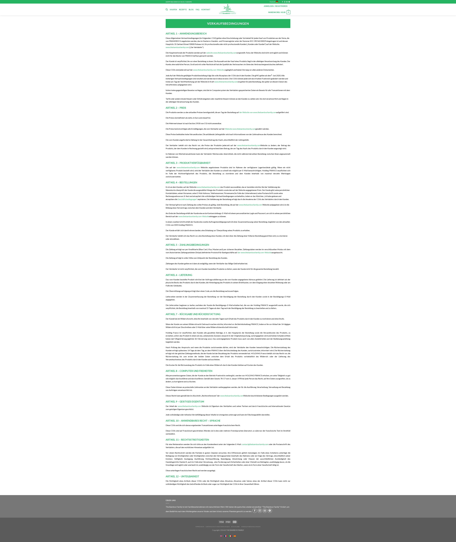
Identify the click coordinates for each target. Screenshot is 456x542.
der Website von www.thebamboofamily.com (257, 112)
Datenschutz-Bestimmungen (218, 527)
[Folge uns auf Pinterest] (289, 2)
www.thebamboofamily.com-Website (208, 70)
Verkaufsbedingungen (251, 527)
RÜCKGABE (235, 527)
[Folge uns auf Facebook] (282, 2)
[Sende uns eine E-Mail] (287, 2)
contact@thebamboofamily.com (255, 444)
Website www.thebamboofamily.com (240, 129)
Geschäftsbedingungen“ (187, 199)
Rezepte (183, 10)
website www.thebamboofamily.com (221, 53)
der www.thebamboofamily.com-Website (255, 252)
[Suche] (167, 9)
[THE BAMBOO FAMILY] (228, 9)
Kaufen (173, 10)
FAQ (197, 10)
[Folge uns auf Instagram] (284, 2)
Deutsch (272, 2)
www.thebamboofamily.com (177, 47)
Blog (191, 10)
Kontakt (205, 10)
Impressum (199, 527)
